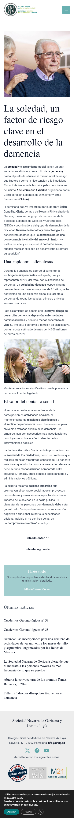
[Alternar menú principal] (66, 10)
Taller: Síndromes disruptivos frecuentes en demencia (33, 695)
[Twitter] (27, 750)
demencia (57, 171)
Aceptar (11, 811)
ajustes (32, 805)
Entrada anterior (37, 538)
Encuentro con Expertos (32, 190)
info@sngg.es (56, 743)
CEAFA (23, 199)
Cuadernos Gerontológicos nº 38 (26, 620)
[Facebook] (37, 750)
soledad (12, 166)
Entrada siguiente (37, 549)
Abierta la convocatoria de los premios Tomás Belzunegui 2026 (35, 681)
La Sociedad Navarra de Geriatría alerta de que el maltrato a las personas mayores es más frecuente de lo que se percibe (36, 665)
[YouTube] (46, 750)
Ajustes (28, 811)
